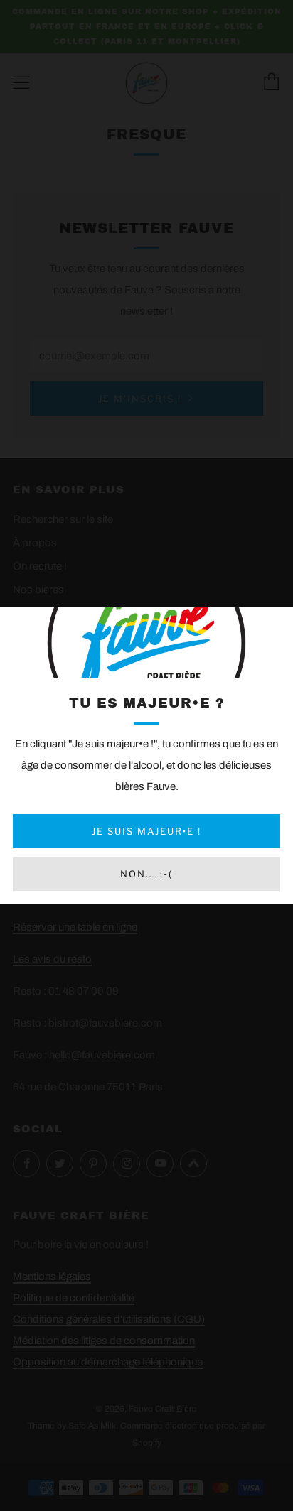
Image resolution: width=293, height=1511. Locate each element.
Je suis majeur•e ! (146, 831)
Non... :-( (146, 873)
